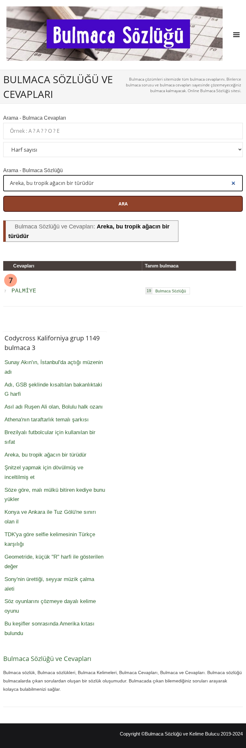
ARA (123, 204)
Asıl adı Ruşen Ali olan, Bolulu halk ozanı (53, 407)
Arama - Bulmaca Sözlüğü (33, 170)
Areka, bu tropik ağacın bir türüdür (45, 455)
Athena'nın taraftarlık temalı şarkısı (46, 420)
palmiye (24, 291)
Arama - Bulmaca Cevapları (34, 118)
